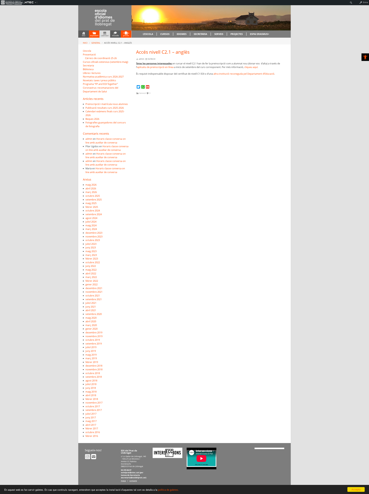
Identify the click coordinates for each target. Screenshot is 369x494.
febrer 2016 (91, 436)
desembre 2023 (93, 232)
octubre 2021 (92, 295)
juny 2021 (90, 306)
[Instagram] (88, 458)
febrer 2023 (91, 258)
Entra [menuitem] (365, 2)
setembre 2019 (93, 343)
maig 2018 (91, 391)
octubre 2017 (92, 406)
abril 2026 (90, 188)
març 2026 (91, 192)
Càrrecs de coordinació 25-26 (101, 58)
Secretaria (200, 34)
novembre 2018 (93, 369)
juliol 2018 (90, 384)
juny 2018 (90, 388)
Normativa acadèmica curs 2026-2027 (103, 76)
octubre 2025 (92, 195)
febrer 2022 (91, 280)
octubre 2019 (92, 339)
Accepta (356, 489)
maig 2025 (91, 203)
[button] (365, 57)
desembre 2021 (93, 288)
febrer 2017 (91, 428)
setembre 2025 (93, 199)
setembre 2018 (93, 376)
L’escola (148, 34)
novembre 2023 (93, 236)
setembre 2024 (93, 214)
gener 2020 (91, 328)
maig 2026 (91, 184)
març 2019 (91, 358)
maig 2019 (91, 354)
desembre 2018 (93, 365)
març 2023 (91, 255)
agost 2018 (91, 380)
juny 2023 (90, 247)
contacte (133, 480)
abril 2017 (90, 424)
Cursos (165, 34)
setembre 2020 (93, 314)
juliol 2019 (90, 347)
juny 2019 (90, 351)
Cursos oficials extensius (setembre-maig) (105, 61)
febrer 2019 (91, 362)
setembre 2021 (93, 299)
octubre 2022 (92, 262)
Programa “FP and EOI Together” (100, 84)
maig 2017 (91, 421)
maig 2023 (91, 251)
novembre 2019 (93, 336)
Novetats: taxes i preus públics (99, 80)
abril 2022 (90, 273)
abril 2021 (90, 310)
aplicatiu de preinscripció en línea (155, 67)
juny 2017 (90, 417)
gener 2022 (91, 284)
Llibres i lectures (92, 73)
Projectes (236, 34)
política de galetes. (168, 489)
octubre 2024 (92, 210)
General (95, 42)
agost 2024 (91, 218)
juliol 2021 (90, 303)
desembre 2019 (93, 332)
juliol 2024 (90, 221)
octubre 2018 (92, 373)
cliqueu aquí (251, 67)
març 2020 (91, 325)
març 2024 (91, 229)
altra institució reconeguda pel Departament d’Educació (243, 73)
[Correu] (93, 458)
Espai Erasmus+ (259, 34)
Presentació (89, 54)
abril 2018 (90, 395)
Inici (85, 42)
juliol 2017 (90, 413)
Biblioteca (88, 69)
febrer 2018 (91, 399)
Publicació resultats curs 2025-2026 (104, 107)
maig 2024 (91, 225)
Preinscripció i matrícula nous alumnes (106, 104)
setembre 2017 (93, 410)
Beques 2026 (92, 119)
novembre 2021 (93, 291)
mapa (123, 480)
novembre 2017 (93, 402)
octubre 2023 (92, 240)
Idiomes (182, 34)
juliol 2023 (90, 243)
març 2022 (91, 277)
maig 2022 (91, 269)
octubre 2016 (92, 432)
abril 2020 (90, 321)
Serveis (218, 34)
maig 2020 (91, 317)
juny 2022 (90, 266)
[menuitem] (12, 2)
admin (141, 59)
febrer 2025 (91, 207)
